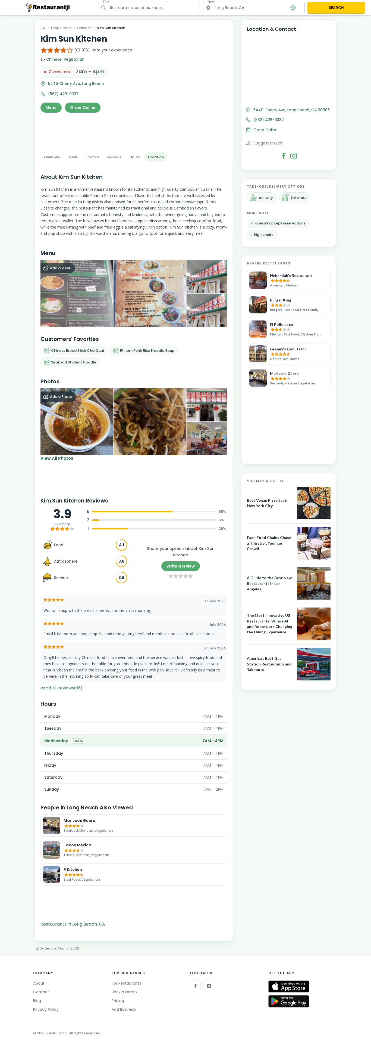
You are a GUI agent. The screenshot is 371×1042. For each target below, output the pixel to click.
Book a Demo (124, 992)
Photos (92, 157)
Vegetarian (74, 59)
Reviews (114, 157)
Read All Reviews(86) (61, 688)
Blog (37, 1000)
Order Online (82, 107)
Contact (41, 992)
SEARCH (336, 7)
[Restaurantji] (48, 7)
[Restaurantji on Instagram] (208, 986)
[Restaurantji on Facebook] (195, 986)
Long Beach (61, 27)
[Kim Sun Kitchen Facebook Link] (284, 156)
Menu (51, 107)
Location (156, 157)
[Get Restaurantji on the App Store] (288, 987)
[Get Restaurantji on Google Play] (288, 1001)
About (39, 983)
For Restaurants (126, 983)
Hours (135, 157)
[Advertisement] (133, 131)
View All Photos (56, 458)
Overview (52, 157)
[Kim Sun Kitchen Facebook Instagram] (293, 156)
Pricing (118, 1000)
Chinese (84, 27)
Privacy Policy (46, 1009)
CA (43, 27)
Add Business (124, 1009)
